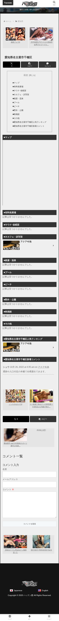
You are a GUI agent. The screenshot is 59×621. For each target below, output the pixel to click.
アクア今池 (43, 367)
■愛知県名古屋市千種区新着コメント (28, 126)
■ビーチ (16, 106)
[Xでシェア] (9, 469)
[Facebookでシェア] (22, 469)
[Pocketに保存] (49, 469)
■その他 (16, 118)
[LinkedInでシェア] (36, 476)
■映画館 (16, 114)
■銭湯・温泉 (18, 98)
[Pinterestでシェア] (22, 476)
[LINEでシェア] (9, 476)
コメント (8, 489)
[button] (29, 64)
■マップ (16, 83)
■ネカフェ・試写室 (21, 94)
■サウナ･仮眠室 (19, 90)
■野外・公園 (18, 110)
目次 (26, 75)
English (45, 590)
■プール (16, 102)
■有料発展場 (18, 86)
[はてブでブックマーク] (36, 469)
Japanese (18, 590)
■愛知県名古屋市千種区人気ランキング (29, 122)
